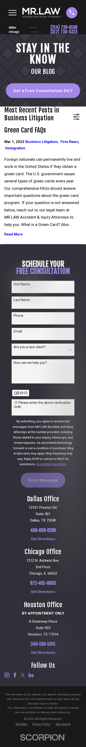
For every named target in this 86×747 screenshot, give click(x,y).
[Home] (41, 13)
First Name (22, 284)
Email (18, 331)
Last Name (22, 300)
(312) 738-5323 (63, 32)
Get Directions (43, 539)
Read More (13, 234)
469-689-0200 (43, 530)
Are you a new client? (30, 347)
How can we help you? (30, 363)
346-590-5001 (43, 644)
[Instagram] (6, 675)
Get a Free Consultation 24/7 (43, 90)
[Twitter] (22, 675)
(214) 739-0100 (63, 27)
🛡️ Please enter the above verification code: (42, 405)
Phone (18, 315)
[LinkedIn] (30, 675)
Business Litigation (42, 142)
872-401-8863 (43, 583)
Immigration (15, 148)
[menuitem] (21, 724)
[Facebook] (14, 675)
